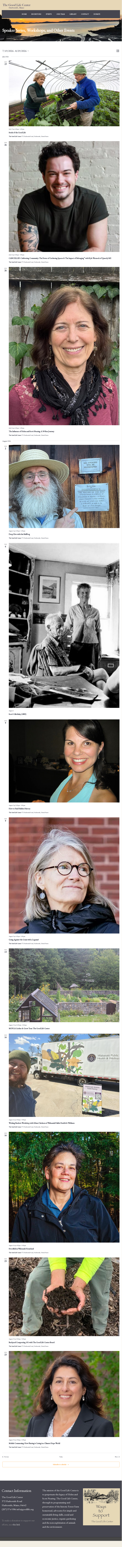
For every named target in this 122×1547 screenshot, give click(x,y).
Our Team (60, 14)
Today (61, 1457)
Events (49, 14)
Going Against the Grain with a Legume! (24, 939)
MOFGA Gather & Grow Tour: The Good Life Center (29, 1028)
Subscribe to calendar (59, 1464)
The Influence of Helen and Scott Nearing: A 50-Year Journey (31, 431)
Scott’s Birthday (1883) (17, 714)
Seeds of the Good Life (17, 132)
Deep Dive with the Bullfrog (19, 534)
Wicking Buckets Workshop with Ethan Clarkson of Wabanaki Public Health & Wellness (42, 1123)
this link (16, 1524)
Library (73, 14)
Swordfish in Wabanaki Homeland (21, 1248)
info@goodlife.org (25, 1509)
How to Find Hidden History (19, 808)
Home (24, 14)
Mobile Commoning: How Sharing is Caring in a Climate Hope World (34, 1443)
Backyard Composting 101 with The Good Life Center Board (31, 1342)
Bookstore (36, 14)
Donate (97, 14)
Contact (85, 14)
